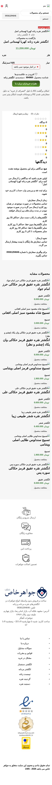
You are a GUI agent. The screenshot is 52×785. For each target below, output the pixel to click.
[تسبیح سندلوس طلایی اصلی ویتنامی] (32, 436)
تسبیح (47, 319)
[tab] (35, 114)
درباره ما (25, 643)
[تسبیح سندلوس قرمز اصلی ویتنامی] (32, 364)
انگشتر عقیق (44, 295)
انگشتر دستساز (25, 664)
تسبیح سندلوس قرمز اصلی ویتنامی (26, 368)
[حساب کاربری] (6, 6)
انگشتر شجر (44, 423)
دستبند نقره (24, 684)
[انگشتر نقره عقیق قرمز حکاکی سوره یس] (30, 464)
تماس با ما (25, 638)
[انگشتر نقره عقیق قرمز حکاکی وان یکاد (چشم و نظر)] (26, 334)
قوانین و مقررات (24, 653)
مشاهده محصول (40, 304)
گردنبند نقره (24, 679)
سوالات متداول (25, 648)
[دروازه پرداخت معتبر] (26, 743)
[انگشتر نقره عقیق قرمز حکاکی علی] (32, 388)
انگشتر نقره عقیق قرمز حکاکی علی (26, 392)
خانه (33, 34)
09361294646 (10, 16)
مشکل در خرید (24, 658)
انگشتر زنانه (22, 34)
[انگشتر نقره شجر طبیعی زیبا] (36, 412)
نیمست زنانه (24, 674)
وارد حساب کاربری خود (15, 190)
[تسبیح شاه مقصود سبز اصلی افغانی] (32, 308)
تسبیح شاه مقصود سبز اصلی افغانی (26, 312)
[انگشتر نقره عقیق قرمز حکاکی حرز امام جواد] (28, 280)
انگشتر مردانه (25, 669)
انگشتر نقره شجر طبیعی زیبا (31, 416)
